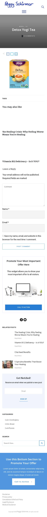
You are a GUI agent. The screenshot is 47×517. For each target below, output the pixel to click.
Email (5, 222)
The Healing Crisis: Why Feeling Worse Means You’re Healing (23, 124)
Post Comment (23, 246)
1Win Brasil (9, 424)
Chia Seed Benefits (22, 352)
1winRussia (9, 428)
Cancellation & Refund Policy (12, 499)
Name (5, 209)
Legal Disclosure (8, 502)
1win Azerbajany (12, 420)
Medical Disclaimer (9, 505)
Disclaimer (6, 494)
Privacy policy (7, 497)
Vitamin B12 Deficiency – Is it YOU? (23, 152)
